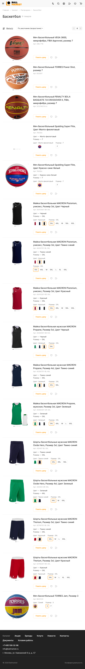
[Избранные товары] (75, 3)
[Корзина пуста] (81, 3)
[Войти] (64, 3)
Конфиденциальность (73, 663)
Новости (51, 636)
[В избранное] (51, 57)
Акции (17, 636)
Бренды (28, 636)
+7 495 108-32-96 (10, 645)
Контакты (64, 636)
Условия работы (25, 640)
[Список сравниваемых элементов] (69, 3)
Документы (8, 640)
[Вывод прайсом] (80, 28)
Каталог (6, 636)
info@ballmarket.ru (10, 649)
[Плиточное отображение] (73, 28)
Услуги (40, 636)
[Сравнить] (56, 57)
